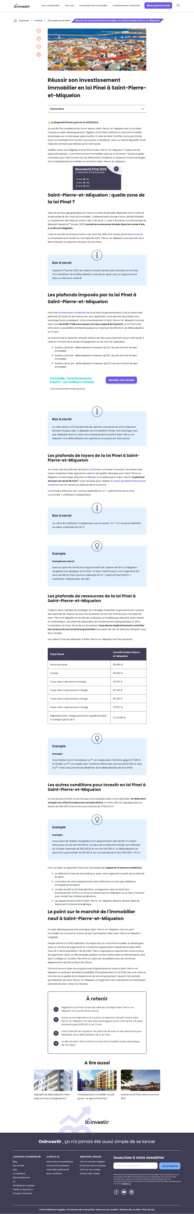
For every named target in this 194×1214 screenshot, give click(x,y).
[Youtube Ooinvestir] (124, 1192)
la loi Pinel (95, 469)
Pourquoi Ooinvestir (22, 1193)
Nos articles (18, 1165)
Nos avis (69, 5)
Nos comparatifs (51, 5)
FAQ (15, 1169)
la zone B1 (137, 234)
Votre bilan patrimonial (57, 1169)
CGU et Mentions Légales (52, 1209)
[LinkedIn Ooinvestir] (131, 1192)
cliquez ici (126, 1183)
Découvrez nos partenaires (59, 1161)
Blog (15, 1161)
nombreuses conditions (72, 312)
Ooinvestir (24, 20)
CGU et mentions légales (92, 1161)
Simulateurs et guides (24, 1185)
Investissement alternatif (126, 5)
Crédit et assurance (23, 1189)
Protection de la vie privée (93, 1165)
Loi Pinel (38, 20)
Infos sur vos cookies (90, 1169)
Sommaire (57, 109)
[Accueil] (97, 1121)
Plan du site (149, 1209)
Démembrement (21, 1177)
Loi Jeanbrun (19, 1173)
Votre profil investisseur (58, 1165)
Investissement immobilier (93, 5)
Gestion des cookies (90, 1173)
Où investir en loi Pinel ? (59, 20)
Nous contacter (54, 1173)
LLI (14, 1181)
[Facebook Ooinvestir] (116, 1192)
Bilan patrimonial (158, 5)
